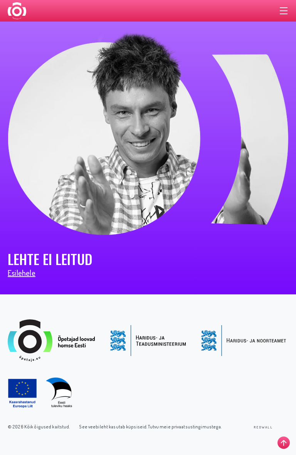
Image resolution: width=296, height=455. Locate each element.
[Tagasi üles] (284, 443)
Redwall (263, 427)
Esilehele (21, 273)
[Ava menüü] (283, 10)
